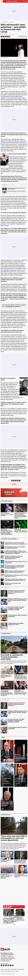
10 (24, 580)
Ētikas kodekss (8, 971)
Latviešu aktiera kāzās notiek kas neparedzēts (16, 191)
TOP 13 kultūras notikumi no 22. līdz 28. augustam (7, 514)
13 (14, 593)
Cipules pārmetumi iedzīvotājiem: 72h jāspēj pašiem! (20, 875)
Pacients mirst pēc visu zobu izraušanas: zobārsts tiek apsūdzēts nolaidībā (16, 608)
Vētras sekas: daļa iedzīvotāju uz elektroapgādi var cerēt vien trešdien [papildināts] (14, 838)
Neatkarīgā (5, 22)
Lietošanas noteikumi (20, 969)
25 (15, 558)
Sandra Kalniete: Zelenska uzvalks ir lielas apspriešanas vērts (16, 575)
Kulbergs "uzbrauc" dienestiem (5, 861)
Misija (9, 969)
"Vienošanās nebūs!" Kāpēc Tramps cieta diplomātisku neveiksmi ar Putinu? (15, 580)
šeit (20, 306)
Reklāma (5, 969)
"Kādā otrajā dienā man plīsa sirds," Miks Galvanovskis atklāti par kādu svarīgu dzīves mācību (20, 515)
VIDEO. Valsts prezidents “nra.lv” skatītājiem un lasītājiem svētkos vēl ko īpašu (20, 692)
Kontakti (17, 971)
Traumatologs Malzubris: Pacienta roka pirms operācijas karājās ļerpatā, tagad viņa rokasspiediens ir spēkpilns (16, 552)
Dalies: (9, 480)
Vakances (13, 971)
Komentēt (14, 484)
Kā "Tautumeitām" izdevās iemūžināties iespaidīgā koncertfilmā (15, 547)
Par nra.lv (2, 969)
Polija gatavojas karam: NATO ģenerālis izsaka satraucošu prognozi (16, 188)
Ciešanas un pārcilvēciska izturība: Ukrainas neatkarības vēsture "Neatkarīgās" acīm (14, 557)
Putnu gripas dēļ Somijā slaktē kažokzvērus (13, 584)
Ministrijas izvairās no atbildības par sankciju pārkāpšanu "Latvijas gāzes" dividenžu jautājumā (14, 567)
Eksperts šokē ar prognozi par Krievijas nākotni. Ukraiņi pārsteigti (7, 876)
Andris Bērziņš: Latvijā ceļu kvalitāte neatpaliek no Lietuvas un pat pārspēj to (15, 543)
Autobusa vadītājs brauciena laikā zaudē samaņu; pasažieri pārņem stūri (17, 600)
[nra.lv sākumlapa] (4, 1)
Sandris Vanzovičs (4, 34)
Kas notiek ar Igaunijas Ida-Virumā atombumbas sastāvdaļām (12, 657)
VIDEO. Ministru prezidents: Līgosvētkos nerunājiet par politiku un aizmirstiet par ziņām (20, 677)
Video (3, 737)
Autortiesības (3, 971)
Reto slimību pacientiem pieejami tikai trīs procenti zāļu (16, 562)
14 (14, 705)
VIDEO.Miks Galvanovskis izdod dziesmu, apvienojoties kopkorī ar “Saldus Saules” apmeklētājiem (7, 532)
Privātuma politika (14, 969)
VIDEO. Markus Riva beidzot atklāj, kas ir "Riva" (16, 624)
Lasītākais (5, 588)
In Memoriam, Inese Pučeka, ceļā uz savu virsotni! (6, 676)
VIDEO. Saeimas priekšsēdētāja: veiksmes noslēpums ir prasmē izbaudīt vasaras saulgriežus (7, 693)
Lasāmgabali (11, 22)
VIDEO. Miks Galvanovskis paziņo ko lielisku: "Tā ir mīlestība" (20, 531)
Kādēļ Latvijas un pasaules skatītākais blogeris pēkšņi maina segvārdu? (15, 571)
